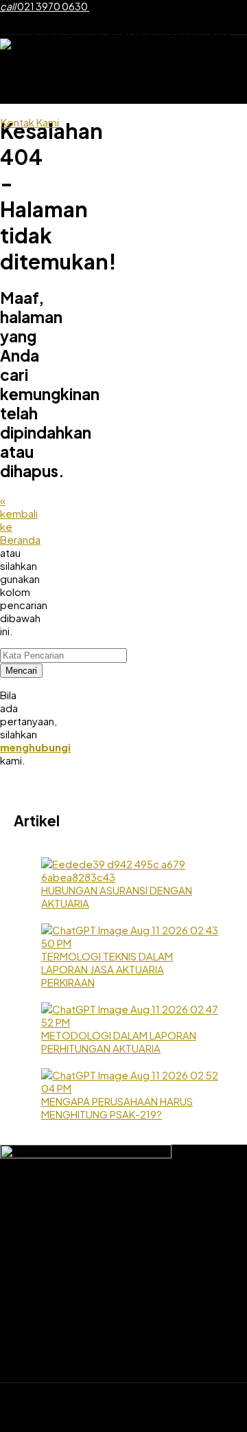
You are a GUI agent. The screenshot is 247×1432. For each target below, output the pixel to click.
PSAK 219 (56, 95)
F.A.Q (223, 95)
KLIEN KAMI (117, 95)
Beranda (58, 75)
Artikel (226, 1364)
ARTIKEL (176, 95)
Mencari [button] (21, 670)
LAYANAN (191, 75)
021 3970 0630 (44, 6)
